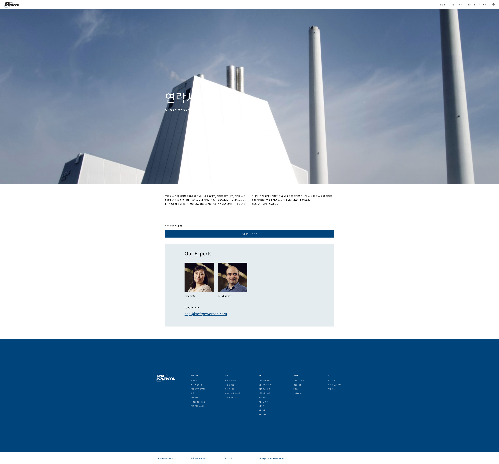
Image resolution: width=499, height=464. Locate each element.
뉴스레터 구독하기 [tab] (249, 233)
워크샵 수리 (263, 401)
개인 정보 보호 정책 (198, 458)
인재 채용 (331, 389)
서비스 (461, 4)
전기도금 (194, 380)
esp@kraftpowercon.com (206, 313)
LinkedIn (297, 393)
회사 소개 (482, 4)
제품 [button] (453, 4)
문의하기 (471, 4)
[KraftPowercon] (11, 5)
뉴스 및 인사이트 (334, 384)
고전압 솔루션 (230, 380)
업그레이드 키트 (265, 384)
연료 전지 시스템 (197, 406)
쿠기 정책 (228, 458)
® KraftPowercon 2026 (166, 458)
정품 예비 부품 (265, 393)
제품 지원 (297, 384)
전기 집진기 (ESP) (198, 389)
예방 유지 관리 (265, 380)
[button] (493, 4)
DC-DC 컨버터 (230, 397)
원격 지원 (263, 414)
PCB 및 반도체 (196, 384)
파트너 (296, 389)
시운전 (261, 406)
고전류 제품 (229, 384)
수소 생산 (194, 397)
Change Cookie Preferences (271, 458)
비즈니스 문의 (298, 380)
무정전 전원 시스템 (198, 401)
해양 (192, 393)
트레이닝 (262, 397)
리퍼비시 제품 (264, 389)
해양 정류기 (229, 389)
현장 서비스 (263, 410)
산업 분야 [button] (443, 4)
